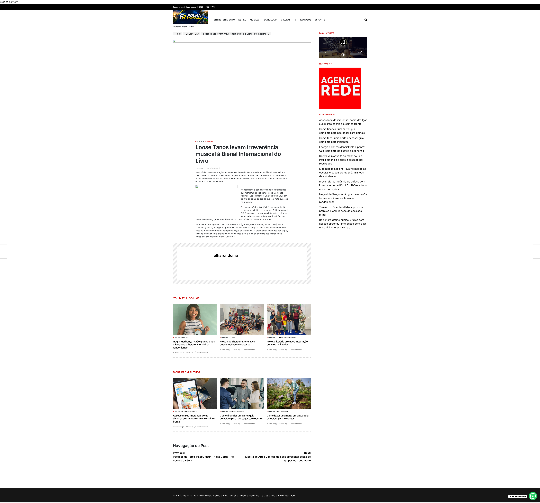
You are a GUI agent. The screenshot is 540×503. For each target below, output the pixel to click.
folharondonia (215, 168)
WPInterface (287, 495)
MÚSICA (254, 19)
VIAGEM (285, 19)
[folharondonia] (193, 263)
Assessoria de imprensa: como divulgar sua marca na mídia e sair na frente (194, 418)
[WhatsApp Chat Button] (533, 496)
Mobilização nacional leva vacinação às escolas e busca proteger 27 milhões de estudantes (342, 172)
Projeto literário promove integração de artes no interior (287, 343)
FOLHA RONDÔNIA (282, 411)
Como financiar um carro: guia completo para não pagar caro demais (241, 417)
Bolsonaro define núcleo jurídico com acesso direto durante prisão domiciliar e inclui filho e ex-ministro (342, 223)
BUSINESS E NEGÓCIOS (189, 411)
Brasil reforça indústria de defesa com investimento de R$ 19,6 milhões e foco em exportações (343, 185)
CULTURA (185, 337)
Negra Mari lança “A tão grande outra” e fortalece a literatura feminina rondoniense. (194, 344)
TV (295, 19)
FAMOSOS (305, 19)
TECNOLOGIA (269, 19)
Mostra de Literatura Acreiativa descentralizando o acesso (237, 343)
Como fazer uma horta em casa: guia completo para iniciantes (287, 417)
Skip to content (9, 1)
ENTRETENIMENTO (224, 19)
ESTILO (242, 19)
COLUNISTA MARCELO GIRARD (286, 337)
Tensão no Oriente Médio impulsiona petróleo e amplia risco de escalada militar (341, 211)
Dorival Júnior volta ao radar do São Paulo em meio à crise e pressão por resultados (341, 160)
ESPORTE (320, 19)
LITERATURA (209, 141)
